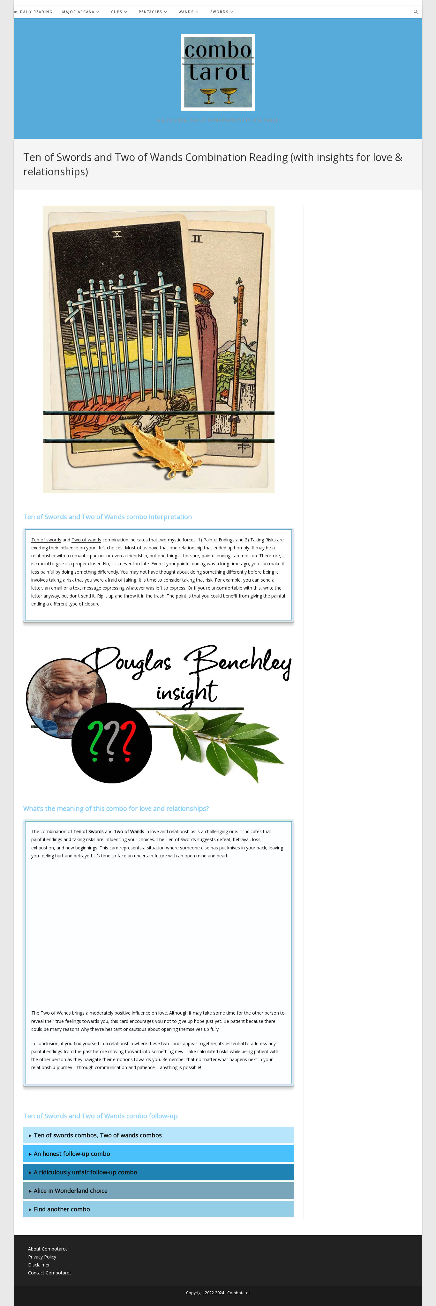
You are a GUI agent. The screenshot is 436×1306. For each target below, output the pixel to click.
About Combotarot (47, 1249)
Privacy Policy (42, 1257)
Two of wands (86, 540)
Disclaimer (39, 1265)
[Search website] (415, 12)
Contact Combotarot (49, 1273)
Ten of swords (46, 540)
